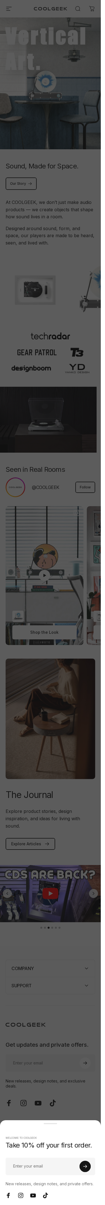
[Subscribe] (85, 1166)
